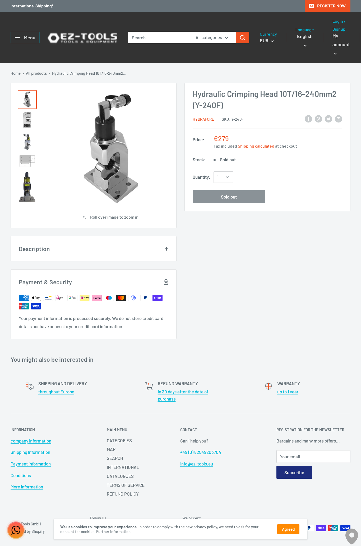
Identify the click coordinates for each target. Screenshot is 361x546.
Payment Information (31, 463)
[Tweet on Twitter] (328, 118)
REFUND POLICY (123, 493)
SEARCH (115, 458)
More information (27, 486)
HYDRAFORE (203, 119)
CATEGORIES (119, 440)
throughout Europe (56, 391)
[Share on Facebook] (308, 118)
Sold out (229, 196)
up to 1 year (287, 391)
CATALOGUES (120, 476)
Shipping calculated (256, 145)
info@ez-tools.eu (196, 463)
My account (341, 40)
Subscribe (294, 472)
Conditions (21, 475)
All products (36, 73)
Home (16, 73)
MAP (111, 449)
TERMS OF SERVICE (126, 485)
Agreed (288, 529)
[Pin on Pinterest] (318, 118)
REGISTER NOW (331, 5)
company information (31, 440)
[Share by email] (338, 118)
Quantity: (201, 177)
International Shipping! (32, 5)
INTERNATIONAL (123, 467)
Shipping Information (30, 452)
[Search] (242, 37)
